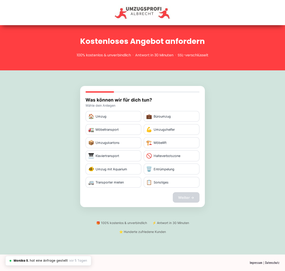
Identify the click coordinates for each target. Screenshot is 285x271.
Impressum (256, 262)
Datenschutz (272, 262)
